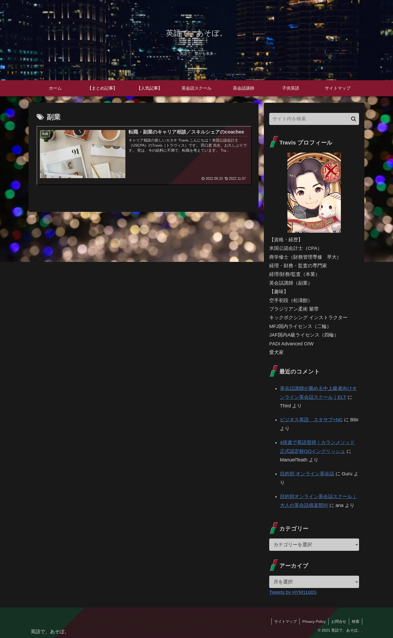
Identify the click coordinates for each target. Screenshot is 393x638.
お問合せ (338, 621)
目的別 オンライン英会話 (307, 473)
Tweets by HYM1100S (293, 592)
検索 (355, 621)
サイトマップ (285, 621)
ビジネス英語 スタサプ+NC (311, 419)
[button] (353, 119)
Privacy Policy (314, 621)
